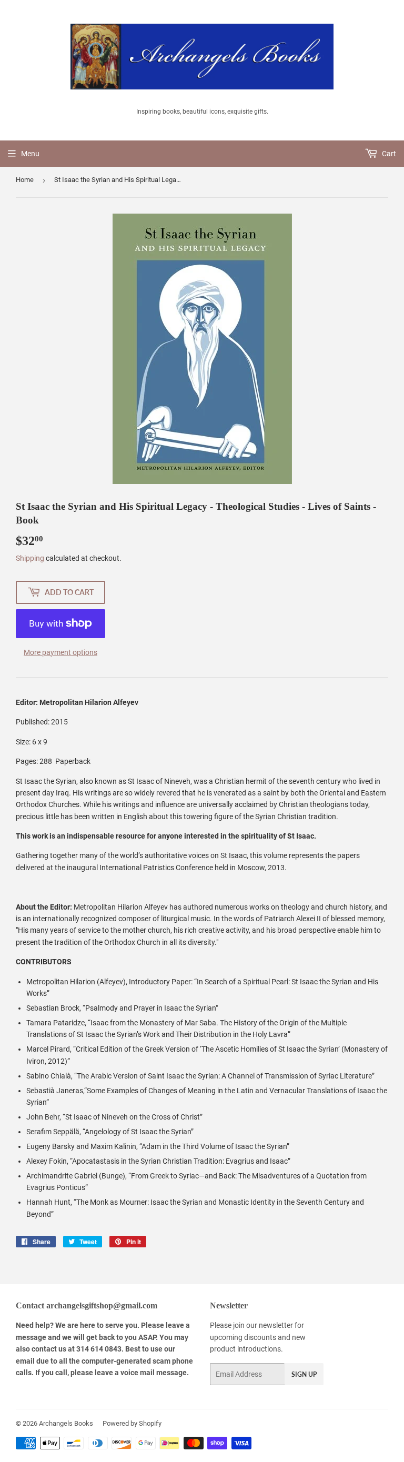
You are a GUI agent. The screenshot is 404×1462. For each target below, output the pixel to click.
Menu (30, 153)
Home (25, 180)
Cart (388, 153)
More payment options (60, 652)
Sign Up (304, 1374)
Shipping (30, 558)
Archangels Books (66, 1423)
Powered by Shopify (132, 1423)
